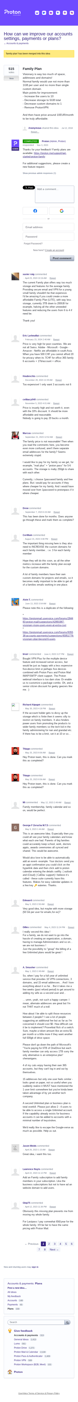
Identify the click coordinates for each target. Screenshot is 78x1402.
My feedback (14, 1296)
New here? (48, 250)
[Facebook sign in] (35, 211)
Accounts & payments (21, 1283)
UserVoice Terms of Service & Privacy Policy (39, 1393)
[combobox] (36, 1322)
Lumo (17, 1343)
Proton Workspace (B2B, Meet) (30, 1364)
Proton (18, 1371)
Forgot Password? (33, 243)
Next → (54, 1249)
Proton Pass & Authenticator (28, 1356)
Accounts (12, 1300)
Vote (11, 78)
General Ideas (21, 1339)
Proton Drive (20, 1347)
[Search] (67, 1322)
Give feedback (23, 1330)
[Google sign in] (61, 211)
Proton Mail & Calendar (26, 1352)
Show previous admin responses (39, 173)
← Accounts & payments (16, 43)
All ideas (12, 1292)
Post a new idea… (17, 1288)
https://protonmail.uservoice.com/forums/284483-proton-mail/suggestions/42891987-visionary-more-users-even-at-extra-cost (48, 622)
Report (53, 278)
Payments (13, 1304)
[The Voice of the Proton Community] (39, 13)
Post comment (62, 258)
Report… (35, 132)
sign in (35, 1267)
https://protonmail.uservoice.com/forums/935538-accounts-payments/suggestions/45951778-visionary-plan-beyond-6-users (48, 635)
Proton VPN (20, 1360)
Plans (38, 1283)
